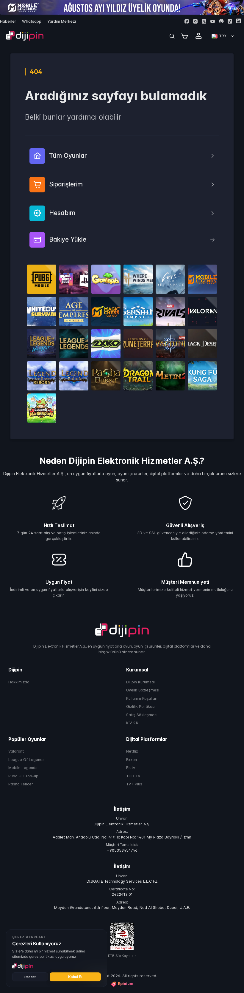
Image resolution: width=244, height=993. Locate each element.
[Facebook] (186, 21)
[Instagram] (195, 21)
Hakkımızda (18, 682)
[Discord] (221, 21)
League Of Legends (26, 759)
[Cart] (184, 36)
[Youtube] (212, 21)
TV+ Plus (134, 784)
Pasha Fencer (20, 784)
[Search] (172, 36)
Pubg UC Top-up (23, 776)
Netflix (132, 751)
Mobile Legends (22, 767)
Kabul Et (75, 977)
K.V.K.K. (132, 723)
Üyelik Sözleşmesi (142, 690)
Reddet (30, 977)
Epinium (125, 983)
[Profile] (198, 36)
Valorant (16, 751)
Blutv (130, 767)
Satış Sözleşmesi (141, 715)
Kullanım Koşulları (141, 698)
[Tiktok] (230, 21)
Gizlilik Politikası (140, 706)
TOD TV (133, 776)
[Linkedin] (238, 21)
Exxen (131, 759)
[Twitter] (204, 21)
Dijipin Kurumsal (140, 682)
